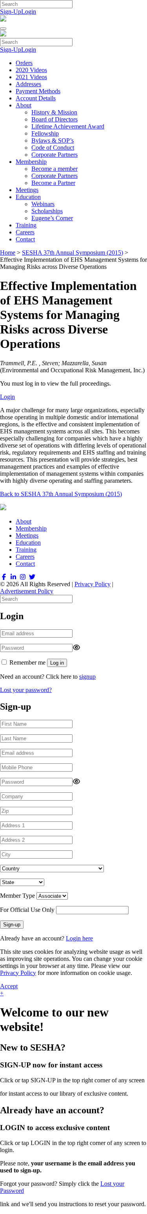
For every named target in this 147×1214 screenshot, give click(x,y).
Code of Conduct (52, 147)
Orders (24, 63)
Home (7, 252)
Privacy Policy (92, 584)
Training (26, 225)
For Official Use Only (27, 909)
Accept (9, 986)
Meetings (27, 190)
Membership (31, 161)
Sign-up (11, 925)
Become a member (54, 168)
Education (28, 197)
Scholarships (47, 211)
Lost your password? (26, 690)
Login (28, 11)
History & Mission (54, 112)
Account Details (36, 98)
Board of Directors (54, 119)
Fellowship (45, 133)
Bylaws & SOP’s (52, 140)
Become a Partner (53, 182)
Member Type (17, 895)
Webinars (42, 204)
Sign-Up (10, 11)
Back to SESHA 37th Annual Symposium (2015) (61, 494)
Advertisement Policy (26, 591)
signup (87, 676)
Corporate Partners (54, 154)
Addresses (28, 84)
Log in (57, 663)
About (23, 105)
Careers (25, 232)
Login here (79, 938)
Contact (25, 239)
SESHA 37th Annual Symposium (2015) (72, 252)
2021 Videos (31, 77)
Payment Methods (38, 91)
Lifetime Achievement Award (67, 126)
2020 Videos (31, 70)
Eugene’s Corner (52, 218)
